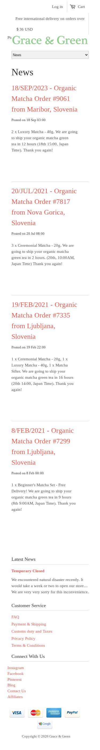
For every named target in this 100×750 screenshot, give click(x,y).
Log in (57, 7)
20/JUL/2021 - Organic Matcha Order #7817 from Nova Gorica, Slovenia (44, 207)
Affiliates (15, 697)
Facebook (15, 673)
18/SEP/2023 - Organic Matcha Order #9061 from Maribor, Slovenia (44, 98)
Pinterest (14, 679)
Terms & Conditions (28, 645)
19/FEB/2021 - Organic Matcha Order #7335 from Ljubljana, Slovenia (44, 320)
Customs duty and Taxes (31, 631)
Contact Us (16, 691)
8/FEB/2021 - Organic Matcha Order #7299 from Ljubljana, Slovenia (42, 446)
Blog (11, 685)
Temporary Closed (27, 571)
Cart (81, 7)
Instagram (15, 668)
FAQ (15, 617)
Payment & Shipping (28, 624)
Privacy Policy (23, 638)
